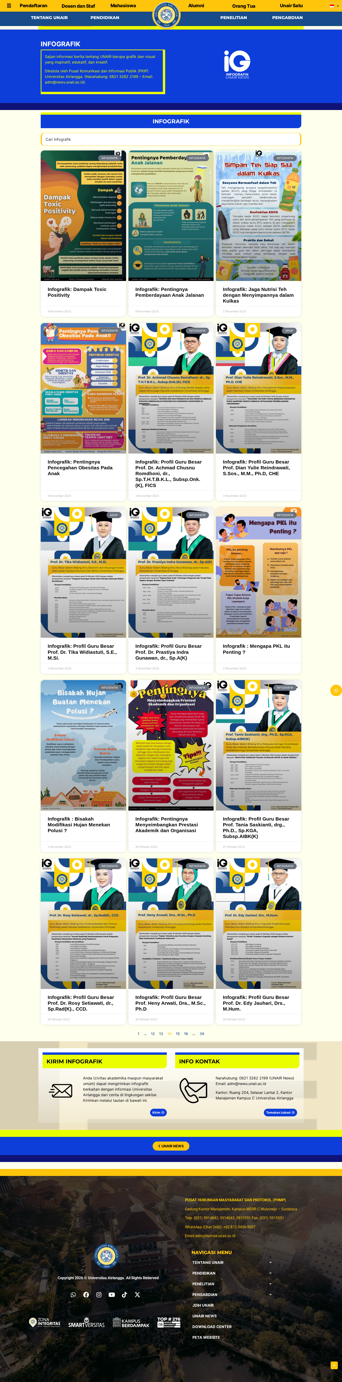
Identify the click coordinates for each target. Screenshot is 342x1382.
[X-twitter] (137, 1295)
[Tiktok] (124, 1295)
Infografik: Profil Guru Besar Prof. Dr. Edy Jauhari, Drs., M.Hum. (256, 1003)
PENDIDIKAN (203, 1273)
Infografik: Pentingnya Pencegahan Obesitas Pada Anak (80, 467)
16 (186, 1033)
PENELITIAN (203, 1284)
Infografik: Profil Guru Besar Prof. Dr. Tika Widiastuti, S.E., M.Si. (82, 651)
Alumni (196, 5)
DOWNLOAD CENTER (212, 1326)
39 (202, 1033)
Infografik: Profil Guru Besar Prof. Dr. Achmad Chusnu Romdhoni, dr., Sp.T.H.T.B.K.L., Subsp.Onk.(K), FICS (168, 473)
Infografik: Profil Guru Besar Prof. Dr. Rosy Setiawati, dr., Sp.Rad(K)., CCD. (81, 1003)
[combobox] (171, 139)
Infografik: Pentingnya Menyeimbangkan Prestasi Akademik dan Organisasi (166, 824)
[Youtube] (111, 1295)
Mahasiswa (123, 5)
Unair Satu (291, 5)
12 (153, 1033)
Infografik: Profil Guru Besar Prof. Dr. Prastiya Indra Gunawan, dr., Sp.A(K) (168, 651)
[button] (232, 1262)
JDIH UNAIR (203, 1305)
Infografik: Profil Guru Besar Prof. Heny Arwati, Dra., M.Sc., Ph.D (170, 1003)
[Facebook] (86, 1295)
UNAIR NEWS (204, 1316)
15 (178, 1033)
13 (161, 1033)
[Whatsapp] (73, 1295)
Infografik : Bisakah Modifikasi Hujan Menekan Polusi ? (79, 824)
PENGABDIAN (204, 1294)
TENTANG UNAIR (208, 1262)
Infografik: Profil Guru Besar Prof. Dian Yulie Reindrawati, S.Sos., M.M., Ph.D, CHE (256, 467)
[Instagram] (99, 1295)
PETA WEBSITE (206, 1337)
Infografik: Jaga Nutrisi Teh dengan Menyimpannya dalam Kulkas (258, 295)
